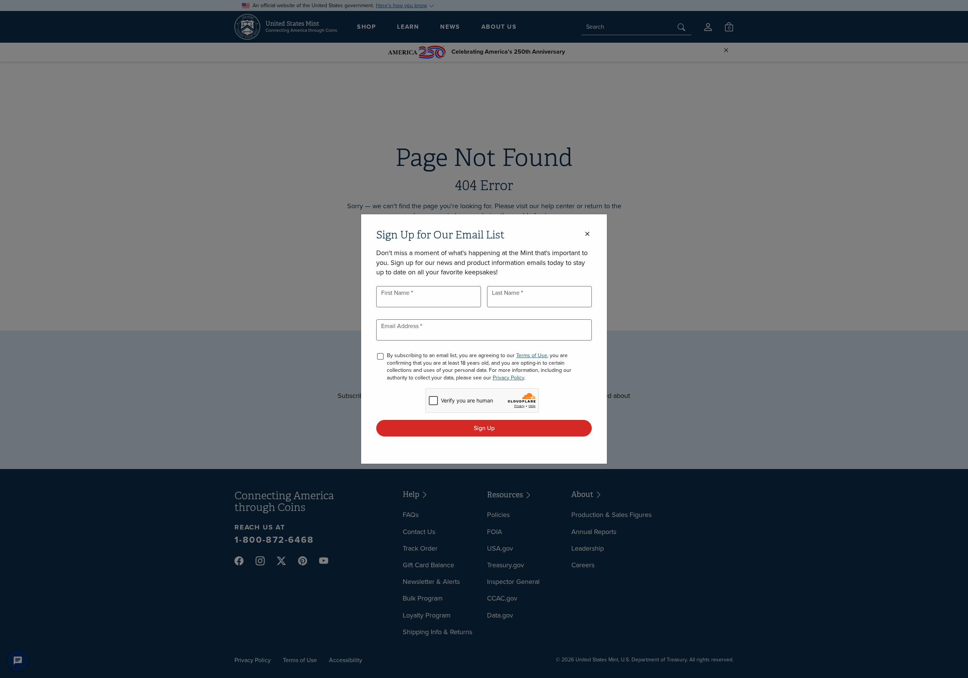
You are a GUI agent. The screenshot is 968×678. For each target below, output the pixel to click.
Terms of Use (531, 355)
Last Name (506, 292)
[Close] (587, 234)
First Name (396, 292)
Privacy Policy (508, 378)
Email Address (400, 326)
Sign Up (484, 428)
